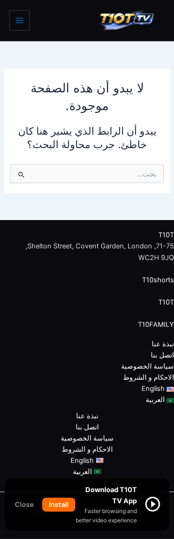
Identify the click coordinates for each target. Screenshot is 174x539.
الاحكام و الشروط (148, 377)
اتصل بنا (162, 355)
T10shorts (158, 280)
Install (59, 504)
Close (24, 504)
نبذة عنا (163, 344)
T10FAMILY (156, 324)
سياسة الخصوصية (147, 366)
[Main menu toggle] (19, 20)
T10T (166, 235)
